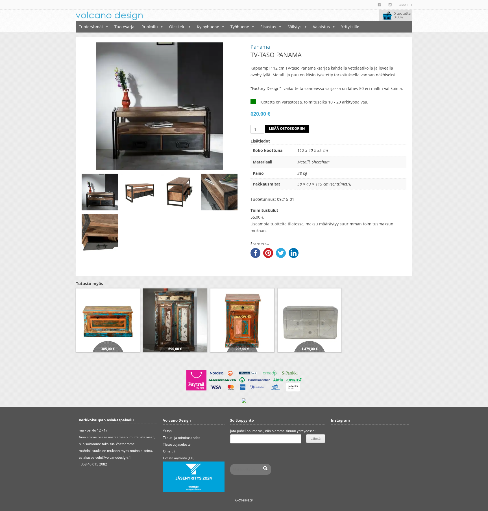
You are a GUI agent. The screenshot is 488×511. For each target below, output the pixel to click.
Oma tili (405, 5)
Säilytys (294, 26)
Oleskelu (177, 26)
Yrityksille (350, 26)
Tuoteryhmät (91, 26)
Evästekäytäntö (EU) (179, 458)
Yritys (167, 430)
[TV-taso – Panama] (100, 192)
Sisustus (268, 26)
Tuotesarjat (125, 26)
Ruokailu (149, 26)
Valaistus (321, 26)
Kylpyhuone (208, 26)
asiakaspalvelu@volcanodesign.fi (104, 457)
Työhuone (239, 26)
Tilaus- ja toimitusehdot (181, 437)
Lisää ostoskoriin (287, 128)
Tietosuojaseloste (177, 444)
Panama (260, 46)
